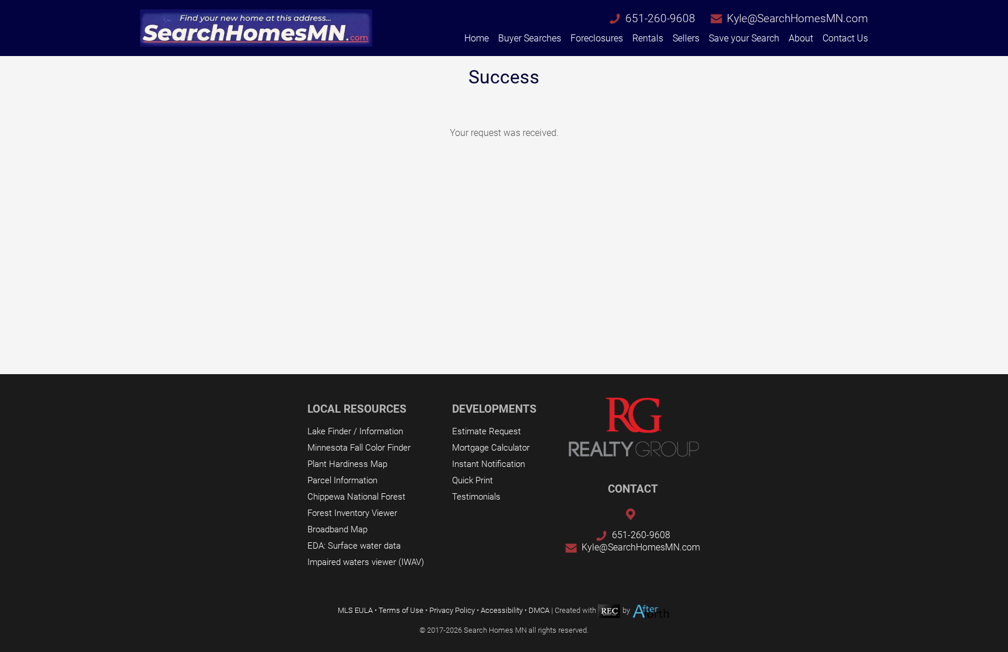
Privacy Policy (452, 610)
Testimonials (476, 496)
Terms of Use (401, 610)
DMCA (539, 610)
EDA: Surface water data (354, 546)
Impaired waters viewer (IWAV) (365, 562)
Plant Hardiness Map (347, 464)
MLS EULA (355, 610)
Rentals (647, 38)
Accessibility (502, 610)
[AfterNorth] (651, 610)
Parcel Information (342, 480)
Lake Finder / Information (355, 431)
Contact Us (845, 38)
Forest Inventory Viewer (352, 513)
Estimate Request (486, 431)
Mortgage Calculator (491, 447)
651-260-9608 (660, 18)
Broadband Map (337, 529)
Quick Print (472, 480)
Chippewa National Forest (356, 496)
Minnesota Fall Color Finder (359, 447)
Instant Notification (488, 464)
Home (476, 38)
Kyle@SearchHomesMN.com (797, 18)
